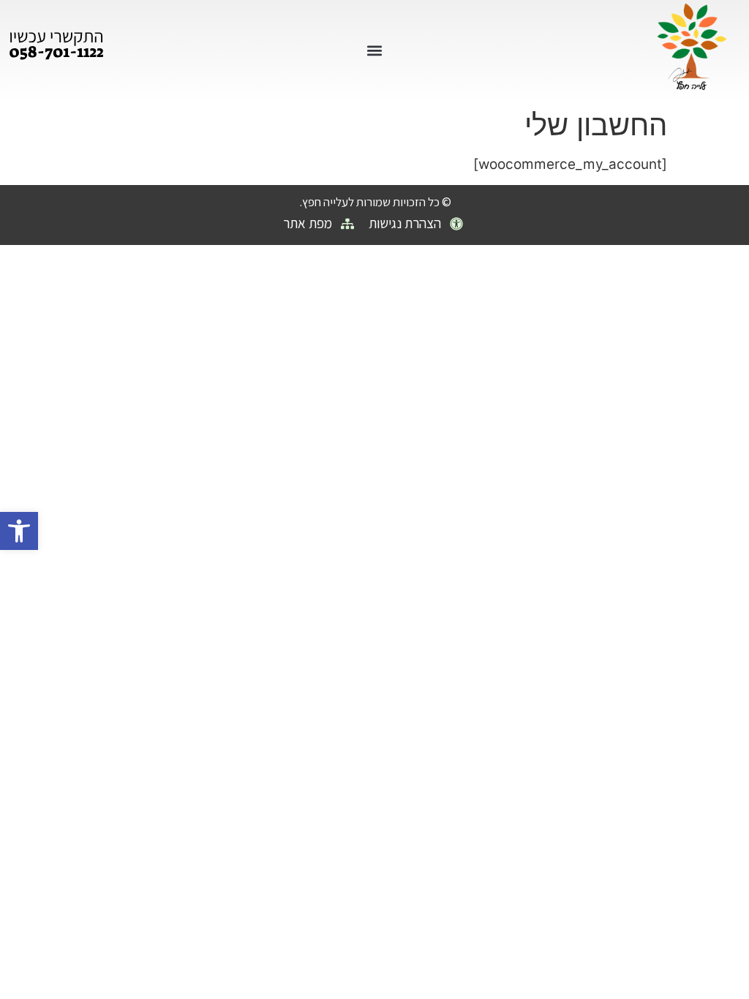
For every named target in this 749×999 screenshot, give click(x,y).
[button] (19, 531)
